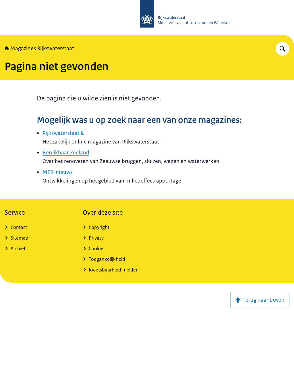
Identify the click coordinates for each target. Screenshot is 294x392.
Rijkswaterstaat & (63, 133)
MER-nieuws (57, 172)
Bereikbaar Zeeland (65, 152)
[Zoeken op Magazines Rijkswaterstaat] (282, 49)
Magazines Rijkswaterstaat (42, 48)
